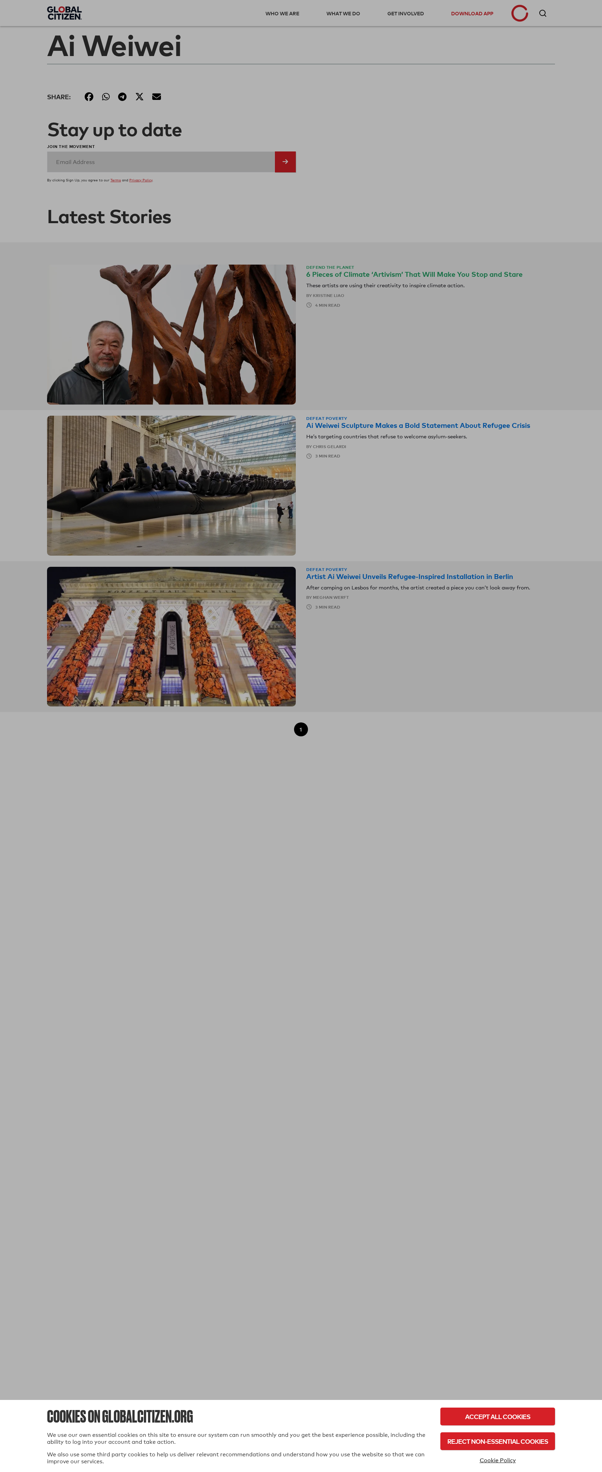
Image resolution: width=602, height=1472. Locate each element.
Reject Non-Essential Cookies (497, 1441)
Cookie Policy (498, 1460)
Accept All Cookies (497, 1416)
